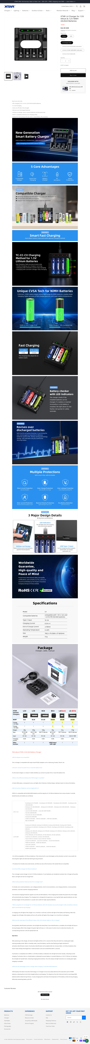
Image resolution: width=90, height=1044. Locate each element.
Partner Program (29, 1023)
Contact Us (49, 1015)
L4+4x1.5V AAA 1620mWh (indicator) (72, 50)
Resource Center (29, 1018)
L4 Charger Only (66, 42)
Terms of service (63, 1039)
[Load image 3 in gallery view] (26, 76)
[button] (8, 10)
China (64, 36)
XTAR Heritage (28, 1015)
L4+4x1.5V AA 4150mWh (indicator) (72, 47)
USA (71, 36)
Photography (7, 1026)
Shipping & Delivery (51, 1020)
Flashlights (7, 1020)
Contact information (38, 1039)
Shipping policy (55, 1039)
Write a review (45, 994)
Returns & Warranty (51, 1023)
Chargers (6, 1018)
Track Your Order (50, 1026)
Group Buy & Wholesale (31, 1020)
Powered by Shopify (20, 1039)
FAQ (47, 1018)
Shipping (63, 30)
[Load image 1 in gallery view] (8, 76)
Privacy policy (29, 1039)
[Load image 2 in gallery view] (17, 76)
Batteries (6, 1015)
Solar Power (7, 1023)
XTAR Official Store (12, 1039)
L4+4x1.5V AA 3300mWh (69, 54)
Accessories (7, 1029)
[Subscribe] (84, 1018)
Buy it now (73, 75)
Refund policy (47, 1039)
